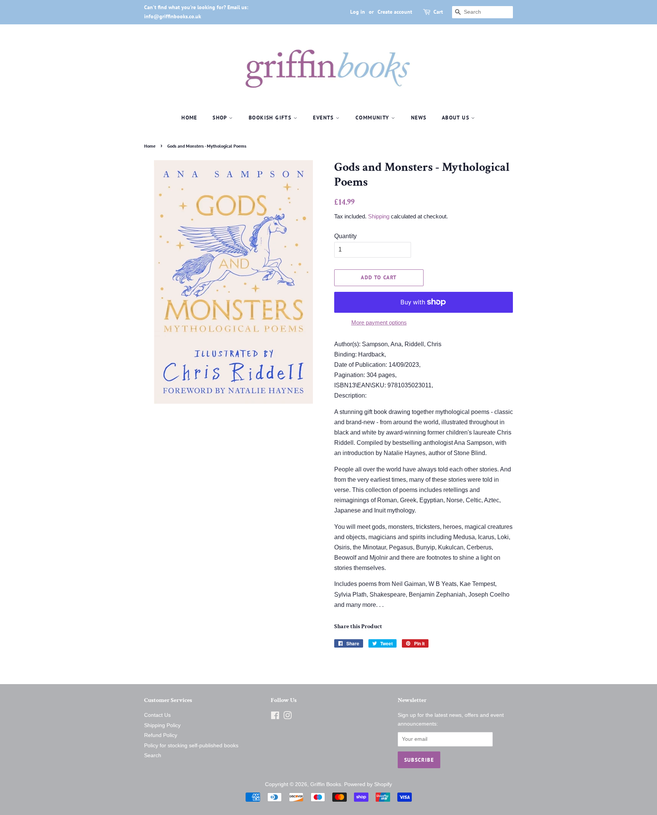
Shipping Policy (162, 725)
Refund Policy (160, 735)
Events (324, 117)
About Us (456, 117)
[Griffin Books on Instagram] (287, 717)
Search (152, 755)
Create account (395, 11)
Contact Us (157, 715)
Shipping (378, 216)
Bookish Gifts (271, 117)
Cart (438, 11)
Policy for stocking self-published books (191, 745)
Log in (357, 11)
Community (373, 117)
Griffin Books (325, 784)
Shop (221, 117)
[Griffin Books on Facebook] (275, 717)
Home (189, 117)
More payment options (379, 322)
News (419, 117)
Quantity (345, 236)
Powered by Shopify (368, 784)
